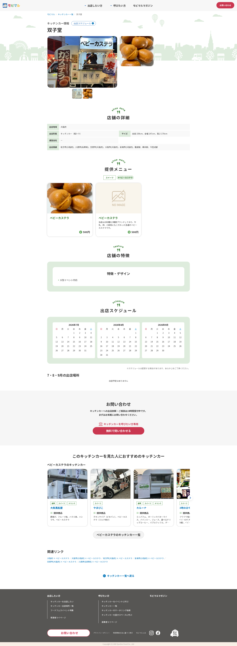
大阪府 (63, 127)
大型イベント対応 (68, 280)
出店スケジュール (82, 23)
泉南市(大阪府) (126, 147)
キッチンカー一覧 (65, 14)
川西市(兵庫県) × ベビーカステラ (93, 561)
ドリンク (72, 503)
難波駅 (137, 147)
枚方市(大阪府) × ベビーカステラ (117, 558)
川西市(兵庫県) (81, 147)
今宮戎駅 (154, 147)
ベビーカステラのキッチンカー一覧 (118, 535)
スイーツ (109, 177)
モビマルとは (141, 633)
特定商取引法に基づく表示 (123, 633)
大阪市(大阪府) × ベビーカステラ (86, 558)
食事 (53, 503)
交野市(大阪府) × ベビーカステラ (61, 561)
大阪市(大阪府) (111, 147)
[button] (190, 498)
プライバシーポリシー (101, 633)
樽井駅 (145, 147)
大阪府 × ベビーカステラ (58, 558)
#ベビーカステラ (125, 177)
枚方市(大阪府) (67, 147)
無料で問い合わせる (118, 431)
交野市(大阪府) (96, 147)
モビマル (51, 14)
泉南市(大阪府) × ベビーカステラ (149, 558)
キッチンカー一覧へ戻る (120, 575)
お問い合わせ (225, 5)
